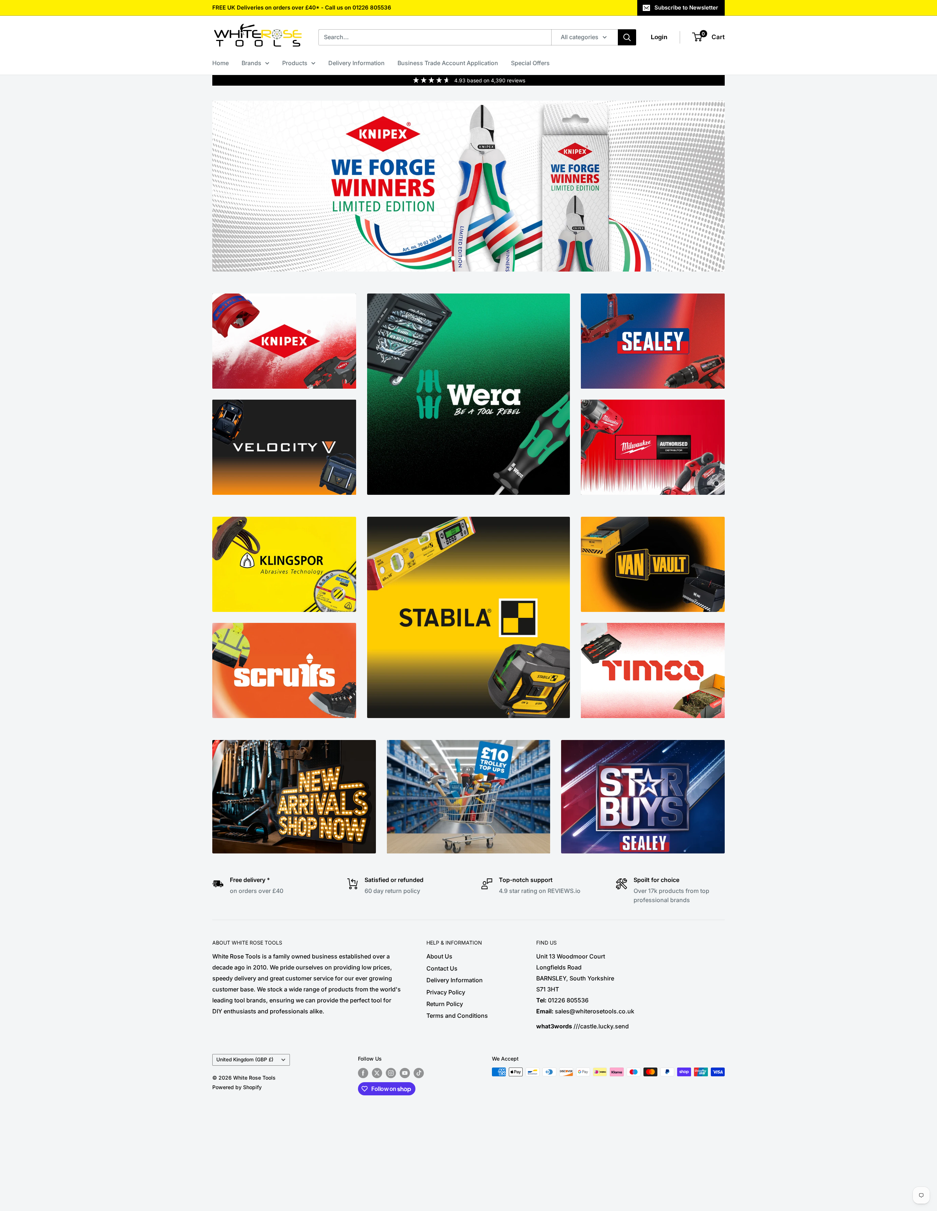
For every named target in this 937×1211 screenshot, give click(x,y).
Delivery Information (356, 63)
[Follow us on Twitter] (377, 1073)
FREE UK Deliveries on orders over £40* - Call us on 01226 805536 (301, 7)
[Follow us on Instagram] (391, 1073)
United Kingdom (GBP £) (244, 1059)
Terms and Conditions (457, 1015)
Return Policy (444, 1004)
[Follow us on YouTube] (405, 1073)
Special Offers (530, 63)
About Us (439, 956)
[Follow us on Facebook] (363, 1073)
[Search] (627, 37)
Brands (251, 63)
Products (294, 63)
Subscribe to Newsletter (686, 7)
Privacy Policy (445, 992)
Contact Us (442, 968)
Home (220, 63)
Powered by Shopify (237, 1087)
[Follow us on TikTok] (419, 1073)
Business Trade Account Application (447, 63)
